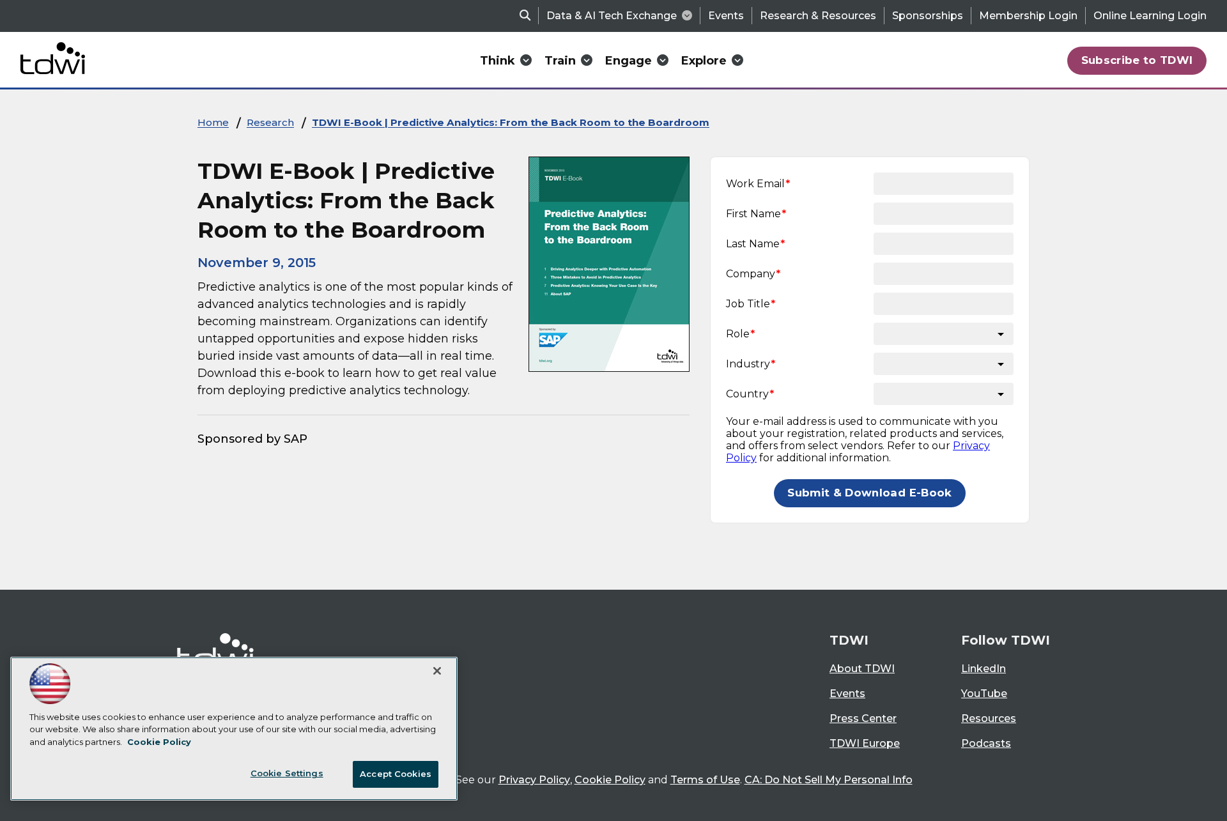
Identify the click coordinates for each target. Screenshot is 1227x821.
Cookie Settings (287, 773)
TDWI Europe (865, 743)
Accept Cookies (395, 774)
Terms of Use (705, 780)
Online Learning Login (1150, 16)
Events (726, 16)
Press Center (863, 718)
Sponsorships (927, 16)
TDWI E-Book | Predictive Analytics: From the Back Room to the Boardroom (510, 122)
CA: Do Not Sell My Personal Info (829, 780)
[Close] (437, 671)
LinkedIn (983, 669)
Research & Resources (818, 16)
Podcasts (986, 743)
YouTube (984, 693)
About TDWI (862, 669)
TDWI (849, 640)
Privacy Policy (534, 780)
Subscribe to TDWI (1137, 60)
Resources (988, 718)
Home (213, 122)
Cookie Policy (610, 780)
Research (270, 122)
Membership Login (1028, 16)
